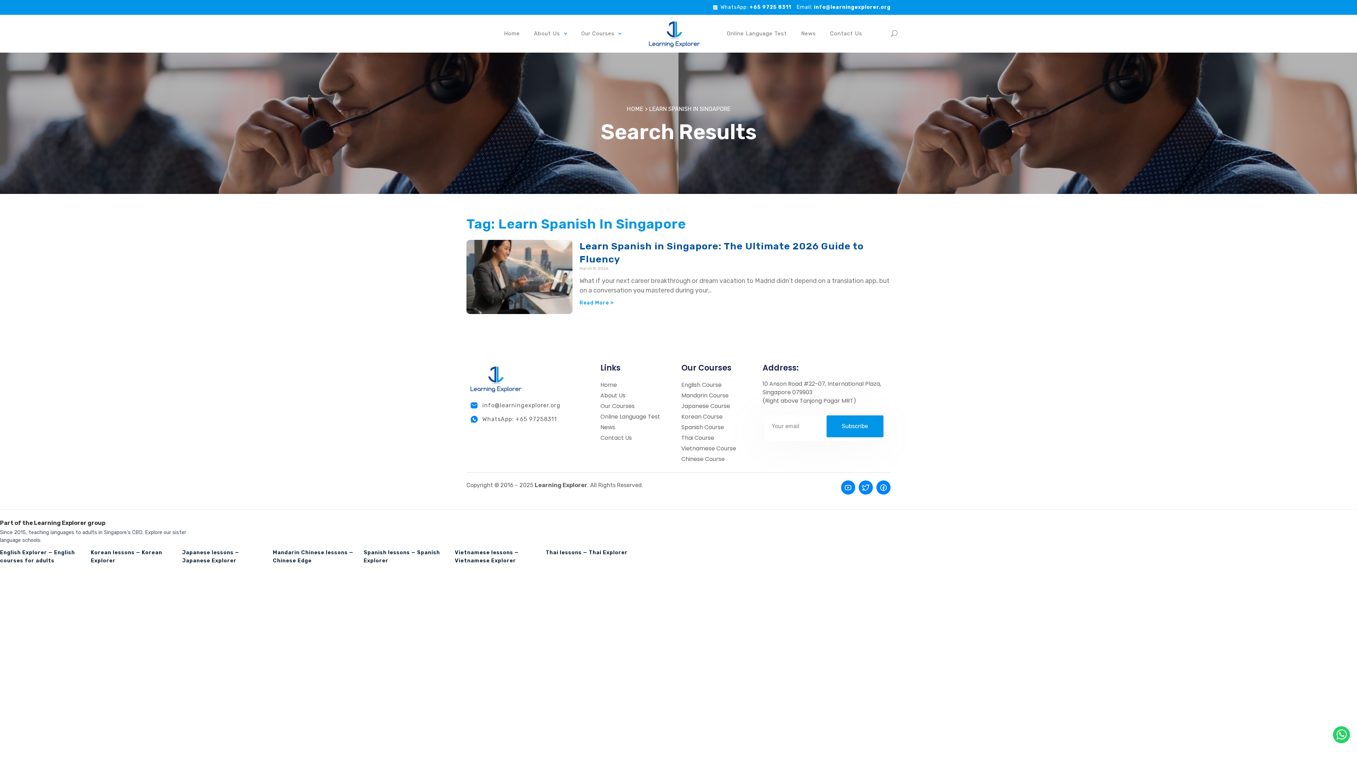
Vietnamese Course (708, 448)
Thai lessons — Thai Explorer (587, 552)
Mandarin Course (705, 395)
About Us (547, 33)
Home (512, 33)
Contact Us (846, 33)
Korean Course (702, 417)
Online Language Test (757, 33)
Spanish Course (702, 427)
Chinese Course (703, 459)
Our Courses (617, 406)
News (808, 33)
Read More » (597, 303)
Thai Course (697, 438)
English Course (701, 385)
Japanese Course (705, 406)
